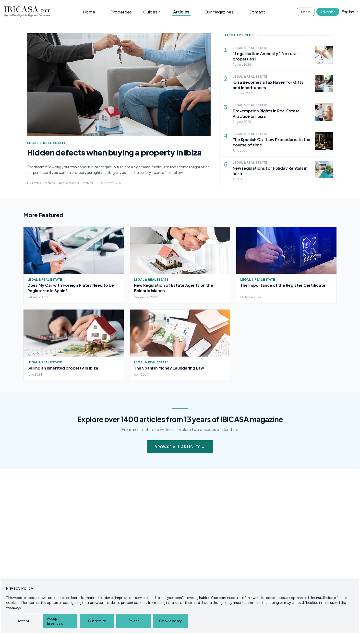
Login (305, 12)
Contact (257, 11)
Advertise (328, 12)
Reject (134, 621)
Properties (121, 11)
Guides (150, 11)
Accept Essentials (55, 620)
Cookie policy (170, 621)
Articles (181, 11)
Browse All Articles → (180, 446)
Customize (97, 621)
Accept (23, 621)
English (347, 11)
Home (89, 11)
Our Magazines (218, 11)
